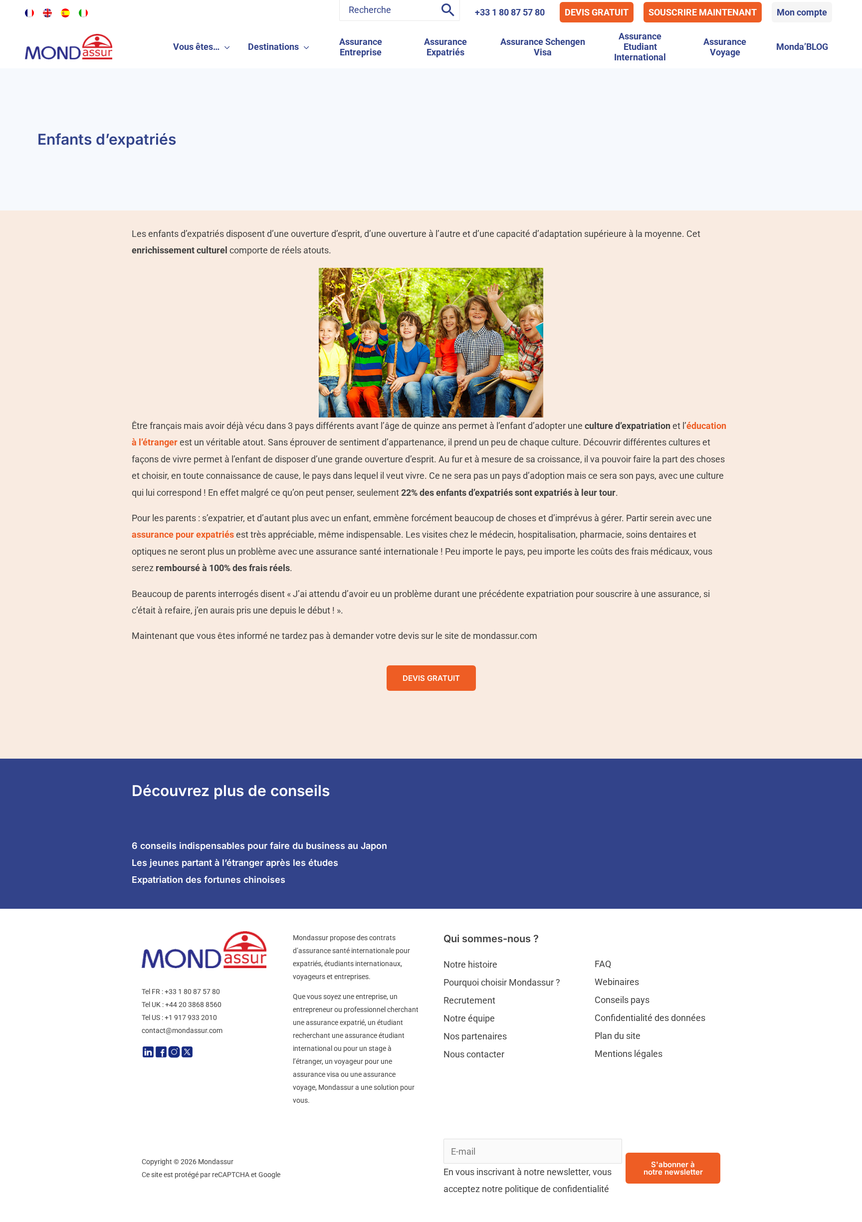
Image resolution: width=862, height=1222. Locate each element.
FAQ (603, 964)
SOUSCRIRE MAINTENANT (702, 12)
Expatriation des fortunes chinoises (208, 879)
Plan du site (618, 1035)
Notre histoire (470, 964)
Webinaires (617, 982)
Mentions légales (628, 1053)
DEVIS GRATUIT (597, 12)
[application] (224, 46)
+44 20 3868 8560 (193, 1005)
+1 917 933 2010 (191, 1017)
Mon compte (802, 12)
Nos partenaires (475, 1036)
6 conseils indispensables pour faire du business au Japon (259, 845)
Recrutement (469, 1000)
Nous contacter (473, 1054)
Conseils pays (622, 1000)
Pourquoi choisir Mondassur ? (501, 982)
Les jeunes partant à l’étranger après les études (235, 862)
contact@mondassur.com (182, 1030)
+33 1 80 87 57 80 (510, 12)
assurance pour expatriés (183, 534)
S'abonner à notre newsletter (673, 1168)
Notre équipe (469, 1018)
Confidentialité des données (650, 1018)
